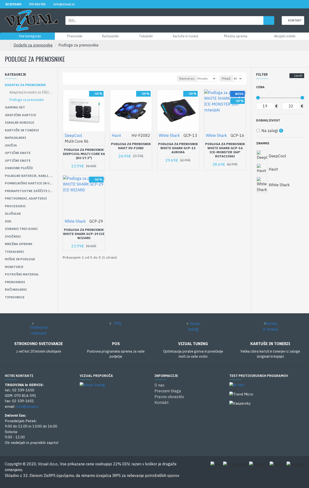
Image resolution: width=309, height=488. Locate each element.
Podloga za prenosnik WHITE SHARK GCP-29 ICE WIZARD (84, 234)
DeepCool (73, 135)
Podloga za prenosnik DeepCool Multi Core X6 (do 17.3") (84, 154)
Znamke (262, 143)
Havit (116, 135)
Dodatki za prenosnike (33, 45)
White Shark (169, 135)
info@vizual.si (27, 406)
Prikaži (226, 78)
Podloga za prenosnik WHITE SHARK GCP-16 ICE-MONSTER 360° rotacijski (225, 150)
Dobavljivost (268, 120)
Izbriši (298, 75)
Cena (260, 87)
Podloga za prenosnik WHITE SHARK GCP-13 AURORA (178, 148)
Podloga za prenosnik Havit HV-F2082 (131, 146)
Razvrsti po (186, 78)
